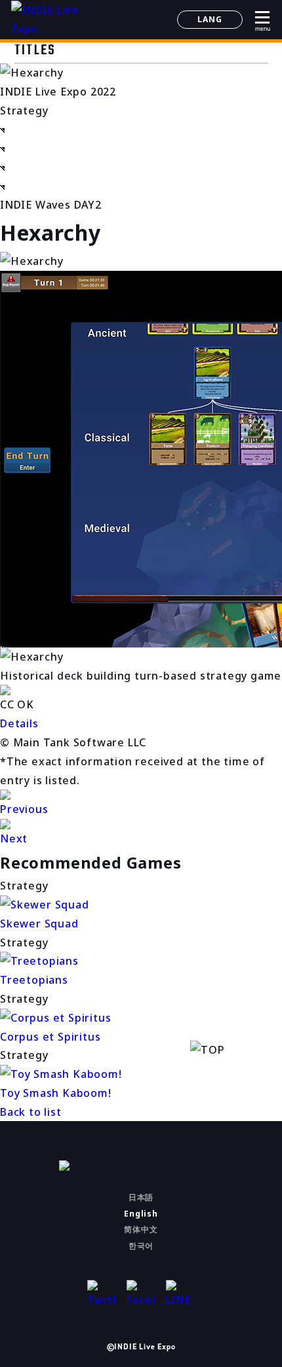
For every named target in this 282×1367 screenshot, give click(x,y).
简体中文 (140, 1229)
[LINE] (180, 1294)
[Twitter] (102, 1294)
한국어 (141, 1245)
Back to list (31, 1112)
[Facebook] (141, 1294)
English (141, 1213)
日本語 (141, 1197)
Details (19, 723)
